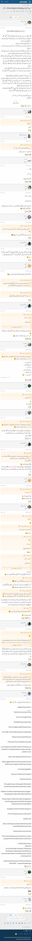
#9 (1, 311)
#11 (2, 391)
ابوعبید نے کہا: (27, 315)
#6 (1, 222)
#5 (1, 193)
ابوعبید (26, 186)
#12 (2, 418)
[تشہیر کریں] (4, 28)
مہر (29, 931)
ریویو (5, 11)
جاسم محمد (25, 385)
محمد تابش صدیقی (27, 11)
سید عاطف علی (24, 693)
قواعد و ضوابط (26, 934)
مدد (18, 934)
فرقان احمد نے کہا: (27, 395)
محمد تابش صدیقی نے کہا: (26, 121)
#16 (2, 629)
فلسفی (26, 265)
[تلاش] (2, 2)
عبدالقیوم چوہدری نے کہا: (26, 353)
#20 (2, 905)
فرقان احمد (25, 111)
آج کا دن (11, 11)
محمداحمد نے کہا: (28, 537)
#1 (1, 28)
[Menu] (30, 2)
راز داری (21, 934)
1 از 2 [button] (20, 17)
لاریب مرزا (24, 898)
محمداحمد (26, 159)
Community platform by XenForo (17, 937)
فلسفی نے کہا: (28, 608)
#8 (1, 271)
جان (25, 336)
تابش (8, 11)
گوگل (30, 14)
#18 (2, 699)
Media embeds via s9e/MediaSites (23, 939)
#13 (2, 450)
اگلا (16, 17)
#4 (1, 166)
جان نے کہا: (28, 453)
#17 (2, 670)
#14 (2, 486)
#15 (2, 512)
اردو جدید (24, 931)
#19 (2, 877)
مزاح (3, 11)
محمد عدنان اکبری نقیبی (23, 135)
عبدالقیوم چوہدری (23, 242)
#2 (1, 117)
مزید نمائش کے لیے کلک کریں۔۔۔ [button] (16, 327)
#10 (2, 350)
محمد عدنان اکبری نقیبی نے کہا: (25, 526)
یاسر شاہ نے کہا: (27, 578)
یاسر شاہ (25, 216)
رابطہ (30, 934)
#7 (1, 249)
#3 (1, 141)
